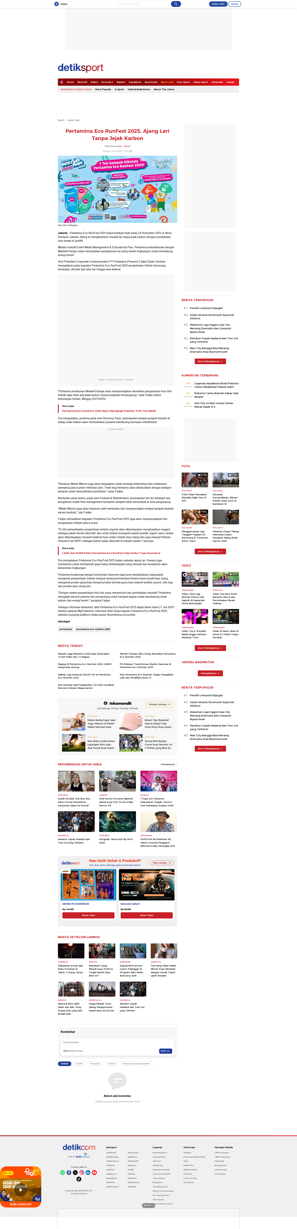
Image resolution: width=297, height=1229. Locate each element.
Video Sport (201, 82)
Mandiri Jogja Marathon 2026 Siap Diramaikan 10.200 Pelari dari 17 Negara (83, 655)
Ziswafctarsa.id (160, 1186)
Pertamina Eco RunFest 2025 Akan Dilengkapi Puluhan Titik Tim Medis (109, 411)
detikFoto (132, 1178)
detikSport (111, 1174)
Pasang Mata (159, 1157)
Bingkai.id (157, 1182)
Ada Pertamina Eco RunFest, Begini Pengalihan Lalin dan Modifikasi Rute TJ (146, 676)
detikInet (110, 1165)
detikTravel (133, 1152)
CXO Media (220, 1174)
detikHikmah (134, 1182)
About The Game (164, 89)
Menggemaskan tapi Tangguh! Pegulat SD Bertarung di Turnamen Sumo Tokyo (195, 536)
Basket (121, 82)
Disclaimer (189, 1182)
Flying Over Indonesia (163, 1191)
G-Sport (119, 89)
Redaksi (187, 1152)
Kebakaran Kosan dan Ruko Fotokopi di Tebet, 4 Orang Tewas (70, 969)
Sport (61, 120)
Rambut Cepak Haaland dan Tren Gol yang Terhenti (74, 841)
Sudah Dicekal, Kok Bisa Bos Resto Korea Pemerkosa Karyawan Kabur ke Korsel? (74, 802)
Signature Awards (161, 1169)
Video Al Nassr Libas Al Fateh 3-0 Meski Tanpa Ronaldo (226, 634)
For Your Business (161, 1195)
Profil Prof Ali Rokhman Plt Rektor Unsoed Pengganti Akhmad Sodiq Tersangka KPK (157, 842)
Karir (186, 1161)
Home (70, 82)
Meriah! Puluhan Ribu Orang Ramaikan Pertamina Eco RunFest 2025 (147, 655)
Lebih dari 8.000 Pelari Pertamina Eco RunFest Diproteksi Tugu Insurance (111, 553)
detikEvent (158, 1165)
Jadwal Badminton (139, 89)
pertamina (65, 629)
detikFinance (112, 1161)
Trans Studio (159, 1178)
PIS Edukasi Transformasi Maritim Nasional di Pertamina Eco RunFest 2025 (145, 666)
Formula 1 (107, 82)
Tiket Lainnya (160, 863)
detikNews (111, 1152)
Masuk (234, 4)
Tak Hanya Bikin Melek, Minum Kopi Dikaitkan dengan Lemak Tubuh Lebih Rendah (163, 970)
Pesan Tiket (88, 915)
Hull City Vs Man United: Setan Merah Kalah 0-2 (213, 405)
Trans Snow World (161, 1174)
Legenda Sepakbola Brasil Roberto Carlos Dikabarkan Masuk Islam (216, 385)
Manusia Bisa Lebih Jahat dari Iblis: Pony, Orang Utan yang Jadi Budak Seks (70, 1008)
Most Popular (103, 89)
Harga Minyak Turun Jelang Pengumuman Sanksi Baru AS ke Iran (101, 1007)
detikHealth (133, 1161)
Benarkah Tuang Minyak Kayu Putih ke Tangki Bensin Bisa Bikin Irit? (101, 970)
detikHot (110, 1169)
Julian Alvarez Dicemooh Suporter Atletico (212, 316)
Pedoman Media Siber (194, 1157)
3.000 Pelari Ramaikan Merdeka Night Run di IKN (194, 497)
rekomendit (158, 1199)
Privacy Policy (190, 1178)
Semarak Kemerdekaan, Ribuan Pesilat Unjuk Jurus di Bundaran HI (225, 499)
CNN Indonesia (221, 1152)
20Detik (131, 1174)
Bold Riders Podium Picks (76, 89)
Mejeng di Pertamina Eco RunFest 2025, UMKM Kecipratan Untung (84, 666)
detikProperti (112, 1186)
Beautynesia (220, 1165)
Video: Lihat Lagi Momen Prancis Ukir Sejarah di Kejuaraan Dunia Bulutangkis (193, 598)
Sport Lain (167, 82)
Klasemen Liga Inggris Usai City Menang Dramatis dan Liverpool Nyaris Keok (210, 328)
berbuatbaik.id (160, 1152)
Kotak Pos (189, 1165)
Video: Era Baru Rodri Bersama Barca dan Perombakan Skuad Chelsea (225, 598)
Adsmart (157, 1161)
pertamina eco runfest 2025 (93, 629)
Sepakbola (135, 82)
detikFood (133, 1157)
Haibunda (219, 1161)
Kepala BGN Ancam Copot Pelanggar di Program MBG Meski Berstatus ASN (131, 970)
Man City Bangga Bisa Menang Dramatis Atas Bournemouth (209, 350)
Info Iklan (188, 1174)
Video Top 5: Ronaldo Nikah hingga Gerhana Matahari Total (194, 634)
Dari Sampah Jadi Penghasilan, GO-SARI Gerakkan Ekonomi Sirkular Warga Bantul (86, 686)
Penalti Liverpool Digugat (206, 308)
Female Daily (220, 1169)
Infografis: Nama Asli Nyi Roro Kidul (116, 841)
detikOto (110, 1182)
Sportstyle (151, 82)
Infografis (217, 82)
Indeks (230, 82)
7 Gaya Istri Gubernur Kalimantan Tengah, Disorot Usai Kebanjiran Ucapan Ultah (157, 802)
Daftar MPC (218, 4)
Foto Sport (183, 82)
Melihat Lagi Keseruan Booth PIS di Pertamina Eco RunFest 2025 (84, 676)
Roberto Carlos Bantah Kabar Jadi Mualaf (216, 395)
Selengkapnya (168, 764)
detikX (131, 1169)
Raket (94, 82)
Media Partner (190, 1169)
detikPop (132, 1186)
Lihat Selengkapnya (208, 361)
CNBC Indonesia (222, 1157)
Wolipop (132, 1165)
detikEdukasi (112, 1157)
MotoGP (82, 82)
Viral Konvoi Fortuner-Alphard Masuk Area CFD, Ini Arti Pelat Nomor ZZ (116, 802)
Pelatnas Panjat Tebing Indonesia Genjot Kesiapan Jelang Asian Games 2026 (226, 536)
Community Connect (163, 1204)
